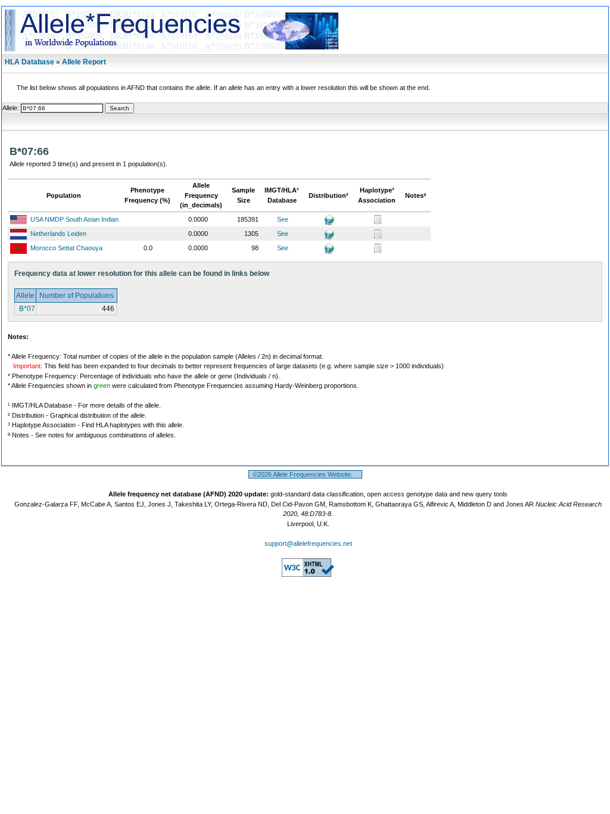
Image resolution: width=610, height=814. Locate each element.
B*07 (26, 309)
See (282, 219)
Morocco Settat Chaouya (66, 247)
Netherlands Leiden (58, 233)
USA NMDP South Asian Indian (74, 219)
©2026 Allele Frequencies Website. (305, 474)
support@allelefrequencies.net (308, 543)
